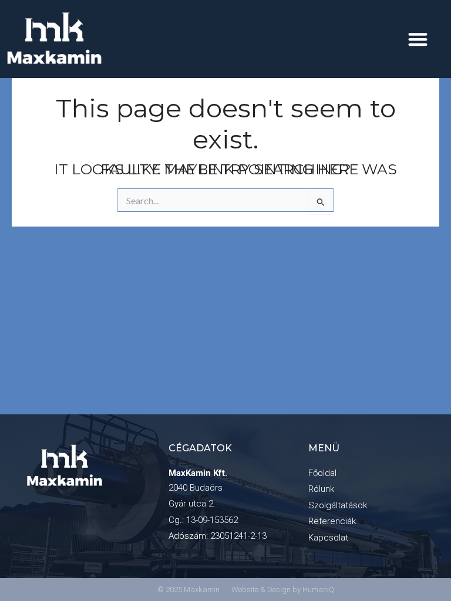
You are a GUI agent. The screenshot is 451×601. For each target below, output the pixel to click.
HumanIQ (318, 589)
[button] (417, 39)
